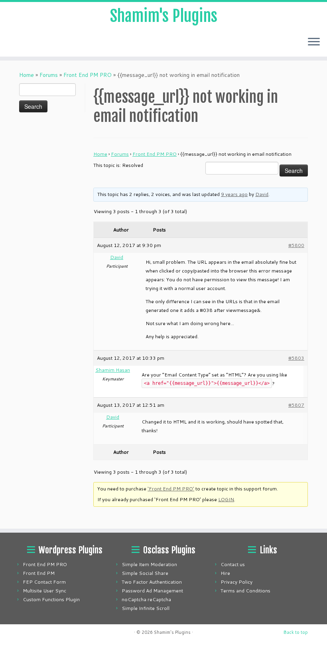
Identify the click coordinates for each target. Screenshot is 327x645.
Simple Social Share (145, 573)
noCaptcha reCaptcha (146, 599)
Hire (225, 573)
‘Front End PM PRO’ (171, 488)
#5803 (296, 358)
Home (26, 75)
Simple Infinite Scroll (145, 608)
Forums (48, 75)
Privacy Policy (236, 581)
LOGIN (226, 499)
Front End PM (39, 573)
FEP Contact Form (44, 581)
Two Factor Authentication (152, 581)
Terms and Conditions (245, 590)
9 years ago (234, 194)
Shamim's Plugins (163, 15)
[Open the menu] (314, 42)
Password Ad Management (152, 590)
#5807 (296, 405)
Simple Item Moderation (149, 564)
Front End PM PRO (87, 75)
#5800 (296, 245)
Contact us (233, 564)
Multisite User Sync (44, 590)
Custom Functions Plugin (51, 599)
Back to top (296, 632)
